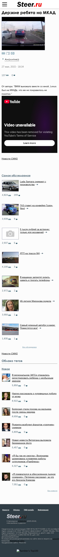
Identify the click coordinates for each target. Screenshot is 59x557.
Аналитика (12, 59)
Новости (5, 510)
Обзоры (16, 510)
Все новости (52, 491)
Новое (6, 369)
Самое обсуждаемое (16, 175)
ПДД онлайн (29, 510)
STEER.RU (22, 521)
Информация (43, 510)
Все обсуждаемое (29, 347)
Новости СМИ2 (10, 158)
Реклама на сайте (17, 541)
